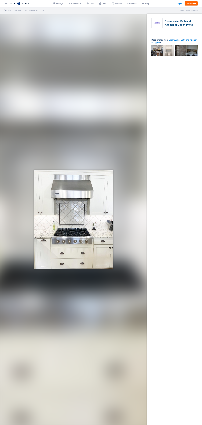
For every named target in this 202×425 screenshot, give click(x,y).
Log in (179, 3)
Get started (191, 3)
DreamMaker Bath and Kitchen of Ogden (174, 41)
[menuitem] (58, 3)
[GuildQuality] (20, 3)
